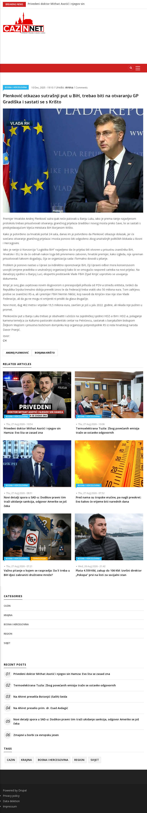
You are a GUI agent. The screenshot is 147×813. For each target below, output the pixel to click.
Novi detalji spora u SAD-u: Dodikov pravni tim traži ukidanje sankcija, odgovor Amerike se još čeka (76, 721)
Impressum (10, 806)
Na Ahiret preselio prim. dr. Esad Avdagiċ (55, 4)
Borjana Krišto (45, 352)
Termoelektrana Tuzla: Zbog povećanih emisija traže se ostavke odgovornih (64, 685)
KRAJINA (8, 615)
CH (5, 340)
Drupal (22, 790)
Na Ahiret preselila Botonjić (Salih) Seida (40, 696)
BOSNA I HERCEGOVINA (16, 87)
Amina (69, 87)
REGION (8, 633)
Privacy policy (11, 796)
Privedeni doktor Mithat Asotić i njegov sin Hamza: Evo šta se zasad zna (61, 674)
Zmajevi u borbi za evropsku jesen (36, 735)
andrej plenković (17, 352)
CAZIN (7, 605)
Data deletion (11, 801)
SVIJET (7, 643)
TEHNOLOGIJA (39, 558)
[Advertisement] (99, 35)
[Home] (24, 22)
